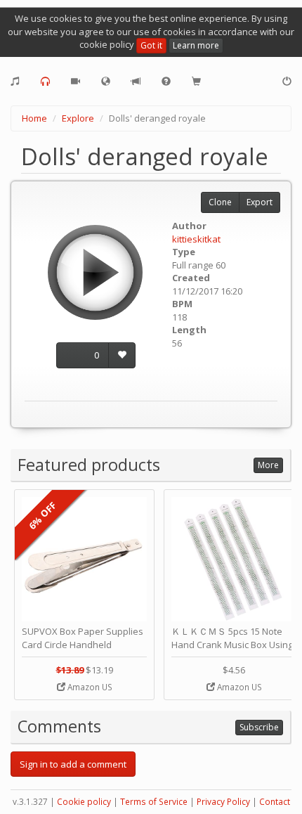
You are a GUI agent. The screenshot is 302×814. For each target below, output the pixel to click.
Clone (220, 202)
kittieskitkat (196, 239)
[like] (122, 355)
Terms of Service (154, 802)
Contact (274, 802)
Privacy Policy (223, 802)
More (268, 465)
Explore (78, 118)
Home (34, 118)
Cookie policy (84, 802)
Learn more (196, 45)
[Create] (15, 81)
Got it (151, 45)
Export (260, 202)
